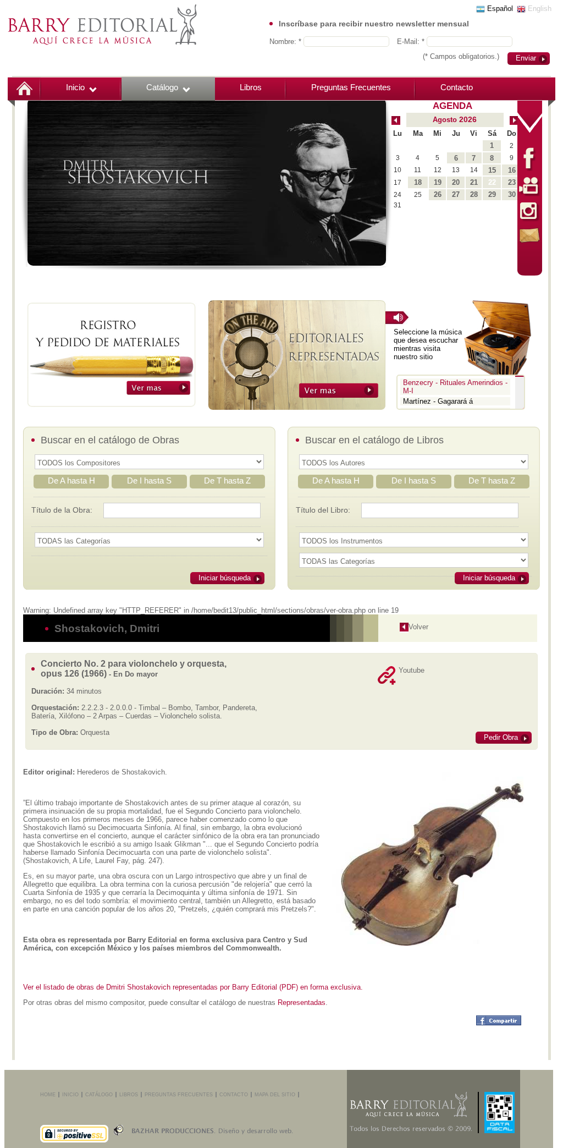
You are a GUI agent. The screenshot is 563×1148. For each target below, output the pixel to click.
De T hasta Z (227, 480)
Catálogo (162, 87)
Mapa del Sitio (275, 1094)
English (538, 8)
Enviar (526, 58)
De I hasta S (149, 480)
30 (512, 194)
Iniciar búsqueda (224, 578)
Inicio (75, 87)
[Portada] (24, 87)
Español (499, 8)
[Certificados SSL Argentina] (74, 1119)
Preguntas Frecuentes (351, 87)
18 (418, 182)
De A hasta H (71, 480)
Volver (418, 627)
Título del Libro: (323, 510)
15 (492, 170)
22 (492, 182)
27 (456, 194)
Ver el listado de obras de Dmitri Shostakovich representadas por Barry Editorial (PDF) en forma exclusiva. (193, 987)
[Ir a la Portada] (102, 24)
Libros (251, 87)
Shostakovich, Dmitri (106, 628)
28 (474, 194)
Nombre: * (286, 41)
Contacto (456, 87)
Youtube (411, 670)
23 (512, 182)
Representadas (301, 1002)
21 (474, 182)
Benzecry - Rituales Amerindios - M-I (455, 386)
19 (437, 182)
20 (456, 182)
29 (492, 194)
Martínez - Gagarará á (438, 401)
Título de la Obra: (61, 510)
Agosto (445, 120)
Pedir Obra (501, 737)
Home (48, 1094)
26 (437, 194)
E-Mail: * (412, 41)
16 (512, 170)
